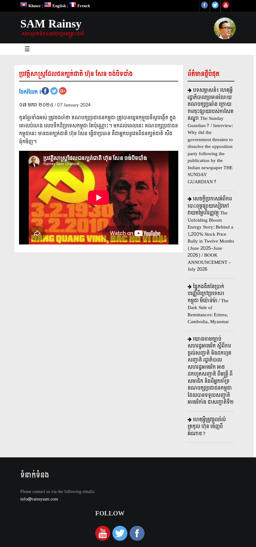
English (58, 6)
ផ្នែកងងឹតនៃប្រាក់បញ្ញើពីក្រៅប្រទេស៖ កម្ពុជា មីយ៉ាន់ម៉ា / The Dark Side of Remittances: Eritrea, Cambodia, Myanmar (208, 304)
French (83, 6)
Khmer (34, 6)
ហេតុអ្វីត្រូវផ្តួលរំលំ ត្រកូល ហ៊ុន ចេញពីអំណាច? (207, 427)
